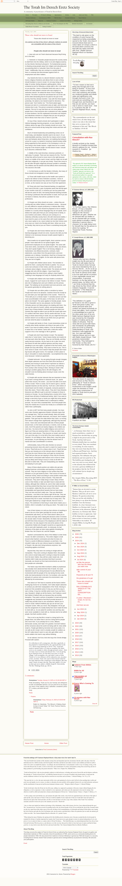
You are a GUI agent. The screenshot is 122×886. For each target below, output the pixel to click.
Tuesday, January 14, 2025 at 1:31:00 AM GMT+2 (51, 680)
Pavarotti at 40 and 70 (85, 575)
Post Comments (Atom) (50, 749)
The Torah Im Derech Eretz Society (52, 7)
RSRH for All (79, 670)
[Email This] (32, 670)
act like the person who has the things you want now (84, 564)
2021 (77, 629)
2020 (77, 633)
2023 (77, 623)
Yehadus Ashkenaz (31, 18)
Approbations (58, 15)
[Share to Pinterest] (38, 670)
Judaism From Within (82, 665)
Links (74, 15)
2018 (77, 639)
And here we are (83, 605)
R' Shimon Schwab (82, 182)
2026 (77, 534)
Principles (34, 15)
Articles (67, 15)
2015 (77, 649)
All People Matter (30, 20)
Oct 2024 (80, 550)
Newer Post (29, 743)
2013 (77, 655)
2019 (77, 636)
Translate (75, 870)
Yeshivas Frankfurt (51, 20)
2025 (77, 537)
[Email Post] (29, 670)
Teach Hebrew (82, 18)
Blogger (73, 874)
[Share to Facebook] (37, 670)
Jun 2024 (80, 609)
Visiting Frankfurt (46, 26)
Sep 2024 (81, 553)
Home (27, 15)
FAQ (92, 15)
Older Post (63, 743)
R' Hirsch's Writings (46, 15)
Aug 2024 (81, 556)
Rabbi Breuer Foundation (32, 26)
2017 (77, 642)
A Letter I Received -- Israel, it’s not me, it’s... (84, 600)
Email (25, 843)
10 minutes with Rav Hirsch (82, 698)
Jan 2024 (80, 619)
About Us (40, 20)
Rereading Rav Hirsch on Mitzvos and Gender (38, 23)
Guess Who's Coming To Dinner (84, 684)
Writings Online (78, 20)
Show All (94, 703)
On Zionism (89, 23)
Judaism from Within (65, 20)
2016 (77, 645)
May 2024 (81, 612)
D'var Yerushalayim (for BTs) (60, 23)
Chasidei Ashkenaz (70, 18)
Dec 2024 (81, 543)
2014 (77, 652)
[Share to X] (35, 670)
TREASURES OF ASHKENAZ (80, 677)
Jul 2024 (80, 560)
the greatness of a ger (85, 578)
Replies (33, 696)
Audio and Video (83, 15)
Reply (31, 692)
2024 (77, 540)
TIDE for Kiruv (57, 18)
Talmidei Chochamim (77, 23)
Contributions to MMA (44, 18)
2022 (77, 626)
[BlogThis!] (34, 670)
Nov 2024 (81, 547)
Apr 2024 (80, 616)
